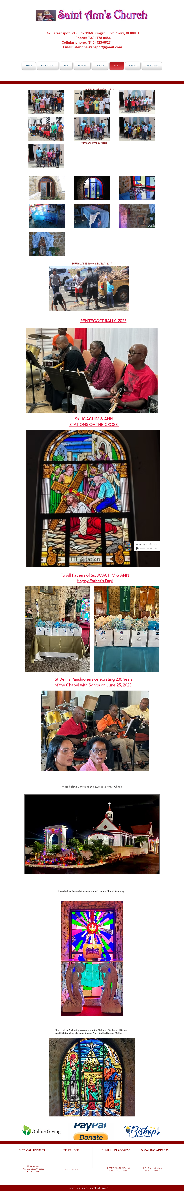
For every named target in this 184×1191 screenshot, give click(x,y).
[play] (150, 411)
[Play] (137, 548)
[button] (125, 308)
